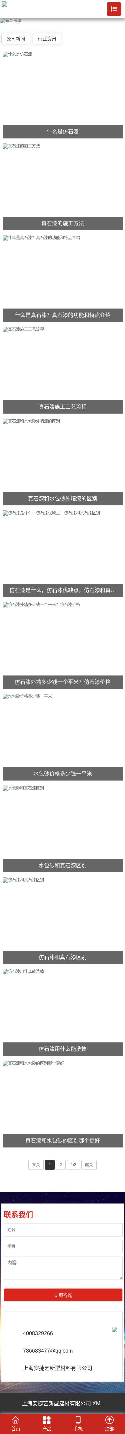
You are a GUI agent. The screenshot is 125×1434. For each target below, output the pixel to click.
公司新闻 (15, 38)
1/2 (73, 1164)
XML (97, 1403)
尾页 (89, 1164)
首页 (36, 1164)
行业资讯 (47, 38)
